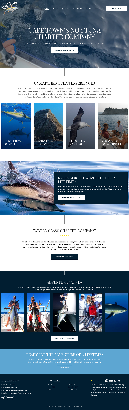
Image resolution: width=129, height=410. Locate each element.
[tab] (64, 154)
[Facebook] (3, 397)
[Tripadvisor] (12, 397)
